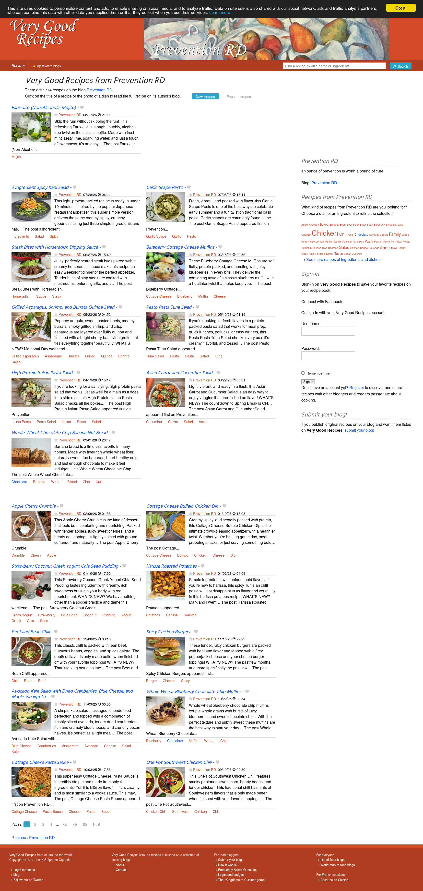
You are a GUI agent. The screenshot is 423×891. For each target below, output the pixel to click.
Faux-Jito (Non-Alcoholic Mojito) (44, 107)
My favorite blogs (48, 65)
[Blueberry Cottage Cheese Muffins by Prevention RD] (165, 266)
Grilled (90, 355)
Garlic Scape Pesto (164, 187)
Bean (28, 680)
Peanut (378, 241)
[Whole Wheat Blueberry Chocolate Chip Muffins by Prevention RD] (165, 711)
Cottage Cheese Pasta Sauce (40, 762)
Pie (393, 241)
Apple (51, 555)
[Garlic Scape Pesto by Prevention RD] (165, 206)
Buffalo (182, 555)
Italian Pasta (21, 421)
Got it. (401, 8)
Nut (98, 481)
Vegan (347, 254)
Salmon (354, 248)
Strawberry (46, 614)
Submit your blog (230, 859)
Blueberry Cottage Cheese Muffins (180, 247)
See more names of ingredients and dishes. (343, 259)
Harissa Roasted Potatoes (171, 566)
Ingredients (20, 236)
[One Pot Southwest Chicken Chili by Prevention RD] (165, 781)
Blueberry (184, 296)
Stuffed (321, 254)
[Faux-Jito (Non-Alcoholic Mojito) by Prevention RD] (31, 126)
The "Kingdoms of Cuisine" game (241, 879)
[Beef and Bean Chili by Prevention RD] (31, 651)
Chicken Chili (156, 811)
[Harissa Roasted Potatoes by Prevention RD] (165, 585)
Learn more (219, 12)
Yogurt (126, 614)
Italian (66, 421)
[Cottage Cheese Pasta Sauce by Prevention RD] (31, 781)
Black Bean (366, 224)
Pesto (191, 236)
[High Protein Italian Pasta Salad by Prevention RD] (31, 392)
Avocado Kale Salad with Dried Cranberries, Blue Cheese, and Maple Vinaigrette (72, 694)
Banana (39, 481)
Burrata (73, 355)
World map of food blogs (337, 864)
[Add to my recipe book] (82, 107)
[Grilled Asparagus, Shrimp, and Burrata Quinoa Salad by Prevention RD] (31, 326)
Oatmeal (347, 241)
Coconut (89, 614)
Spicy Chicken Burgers (168, 632)
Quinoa (106, 355)
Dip (232, 555)
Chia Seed (69, 614)
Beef (42, 680)
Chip (86, 481)
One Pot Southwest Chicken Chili (179, 762)
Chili (15, 680)
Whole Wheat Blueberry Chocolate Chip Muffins (193, 692)
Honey (305, 241)
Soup (304, 253)
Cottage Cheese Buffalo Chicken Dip (182, 506)
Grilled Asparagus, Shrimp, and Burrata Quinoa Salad (63, 307)
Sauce (41, 296)
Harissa (172, 614)
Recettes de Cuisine (334, 879)
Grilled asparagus (25, 355)
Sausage (374, 248)
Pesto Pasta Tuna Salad (168, 307)
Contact (121, 869)
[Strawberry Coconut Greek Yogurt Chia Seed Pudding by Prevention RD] (31, 585)
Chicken (200, 555)
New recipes (205, 96)
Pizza (399, 241)
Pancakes (358, 241)
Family (395, 234)
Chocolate (19, 481)
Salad (39, 236)
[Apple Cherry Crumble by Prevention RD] (31, 525)
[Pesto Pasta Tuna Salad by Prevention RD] (165, 326)
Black (356, 224)
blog (16, 874)
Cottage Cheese (158, 296)
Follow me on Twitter (28, 879)
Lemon (320, 241)
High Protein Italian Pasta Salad (42, 373)
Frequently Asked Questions (237, 869)
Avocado (91, 745)
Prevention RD (99, 90)
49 (75, 824)
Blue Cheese (22, 745)
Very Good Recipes (22, 854)
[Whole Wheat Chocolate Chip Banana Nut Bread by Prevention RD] (31, 452)
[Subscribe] (56, 114)
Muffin (203, 296)
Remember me (318, 373)
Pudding (108, 614)
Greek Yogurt (22, 614)
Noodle (337, 241)
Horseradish (21, 296)
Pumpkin (306, 248)
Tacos (338, 253)
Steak (56, 296)
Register (356, 387)
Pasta (189, 355)
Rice (324, 248)
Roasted (190, 614)
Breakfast (391, 224)
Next (96, 824)
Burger (151, 680)
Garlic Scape (156, 236)
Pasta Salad (46, 421)
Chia (30, 620)
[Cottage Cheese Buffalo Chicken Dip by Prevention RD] (165, 525)
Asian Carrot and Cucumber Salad (179, 373)
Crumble (18, 555)
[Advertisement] (211, 144)
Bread (72, 481)
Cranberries (46, 745)
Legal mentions (24, 869)
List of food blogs (332, 859)
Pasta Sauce (53, 811)
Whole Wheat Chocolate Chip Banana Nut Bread (59, 433)
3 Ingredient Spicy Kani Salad (40, 187)
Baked (324, 224)
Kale (15, 751)
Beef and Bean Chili (31, 632)
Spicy (54, 236)
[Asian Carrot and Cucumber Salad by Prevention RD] (165, 392)
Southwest (180, 811)
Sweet (329, 254)
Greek (16, 620)
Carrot (173, 421)
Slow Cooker (398, 248)
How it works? (227, 864)
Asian (203, 421)
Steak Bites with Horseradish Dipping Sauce (55, 247)
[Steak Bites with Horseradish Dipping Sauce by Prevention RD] (31, 266)
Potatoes (153, 614)
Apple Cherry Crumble (34, 506)
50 (85, 824)
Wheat (56, 481)
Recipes (18, 65)
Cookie (384, 234)
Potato (406, 241)
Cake (400, 224)
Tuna (219, 355)
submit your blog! (359, 430)
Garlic (176, 236)
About (120, 864)
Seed (44, 620)
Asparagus (53, 355)
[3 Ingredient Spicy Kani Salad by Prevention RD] (31, 206)
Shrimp (123, 355)
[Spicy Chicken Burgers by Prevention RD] (165, 651)
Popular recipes (239, 96)
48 (65, 824)
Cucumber (154, 421)
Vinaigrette (70, 745)
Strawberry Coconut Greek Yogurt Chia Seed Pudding (65, 566)
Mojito (16, 156)
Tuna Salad (155, 355)
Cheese (220, 296)
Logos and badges (231, 874)
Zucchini (357, 254)
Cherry (36, 555)
